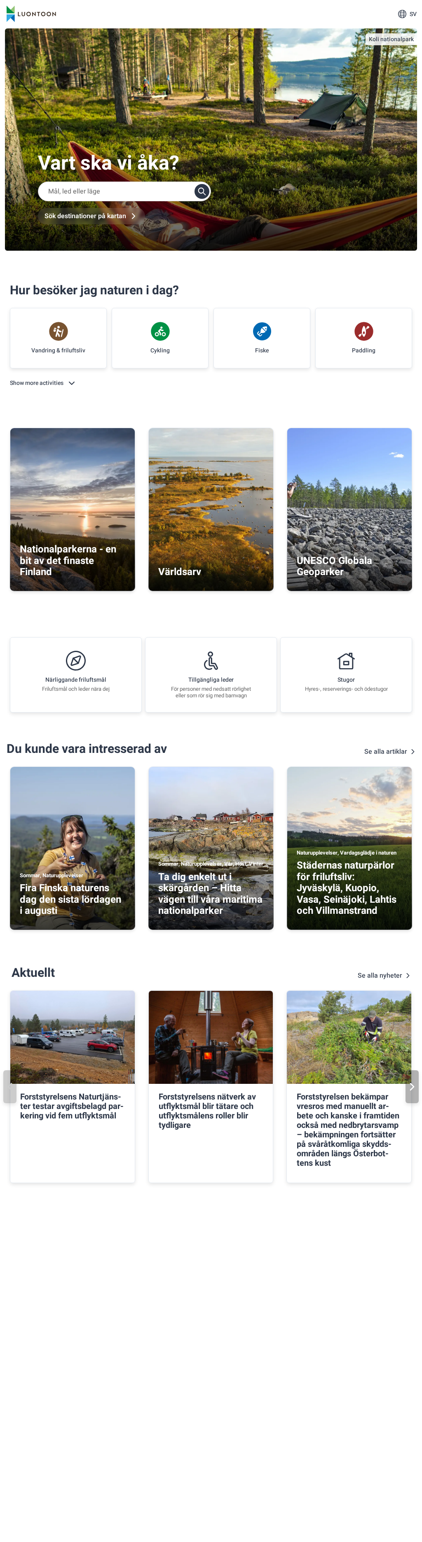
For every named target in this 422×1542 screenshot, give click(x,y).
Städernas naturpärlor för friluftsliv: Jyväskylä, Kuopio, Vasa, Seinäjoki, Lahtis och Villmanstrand (346, 888)
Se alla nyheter (380, 976)
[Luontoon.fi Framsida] (31, 14)
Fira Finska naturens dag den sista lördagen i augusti (70, 899)
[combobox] (124, 191)
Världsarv (179, 572)
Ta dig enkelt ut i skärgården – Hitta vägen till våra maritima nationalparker (210, 894)
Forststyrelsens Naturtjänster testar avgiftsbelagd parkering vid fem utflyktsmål (72, 1106)
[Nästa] (412, 1086)
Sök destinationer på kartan (85, 216)
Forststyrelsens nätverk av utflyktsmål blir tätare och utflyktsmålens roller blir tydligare (207, 1111)
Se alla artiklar (385, 752)
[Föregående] (9, 1086)
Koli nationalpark (391, 39)
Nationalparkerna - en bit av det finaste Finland (68, 560)
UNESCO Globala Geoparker (334, 567)
